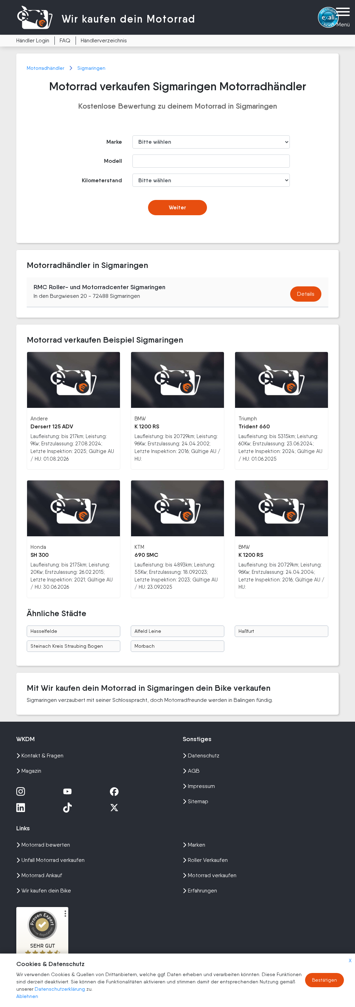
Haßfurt (246, 631)
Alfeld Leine (148, 631)
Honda (38, 547)
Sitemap (198, 801)
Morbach (145, 646)
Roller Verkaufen (208, 860)
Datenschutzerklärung (60, 989)
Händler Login (32, 40)
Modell (113, 161)
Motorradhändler (46, 68)
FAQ (65, 40)
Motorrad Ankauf (41, 875)
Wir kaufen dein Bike (46, 890)
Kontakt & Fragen (42, 755)
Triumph (248, 418)
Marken (196, 844)
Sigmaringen (91, 68)
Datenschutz (203, 755)
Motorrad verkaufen (212, 875)
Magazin (31, 770)
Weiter (177, 207)
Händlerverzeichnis (104, 40)
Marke (114, 142)
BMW (140, 418)
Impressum (201, 786)
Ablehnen (27, 996)
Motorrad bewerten (45, 844)
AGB (194, 770)
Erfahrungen (202, 890)
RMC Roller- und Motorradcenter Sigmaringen (99, 287)
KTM (139, 547)
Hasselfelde (44, 631)
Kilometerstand (102, 180)
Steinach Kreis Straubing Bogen (67, 646)
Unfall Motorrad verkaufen (53, 860)
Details (305, 294)
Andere (39, 418)
